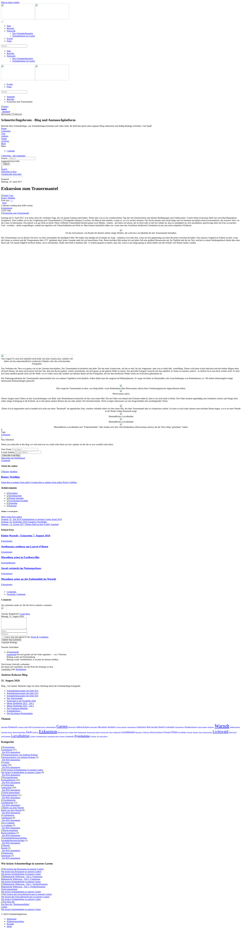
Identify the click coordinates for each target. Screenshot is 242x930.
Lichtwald (220, 731)
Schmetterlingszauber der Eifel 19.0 (22, 693)
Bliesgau (62, 736)
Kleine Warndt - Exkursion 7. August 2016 (25, 535)
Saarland (111, 727)
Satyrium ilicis (104, 732)
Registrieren (21, 669)
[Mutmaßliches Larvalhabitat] (121, 414)
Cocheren (32, 736)
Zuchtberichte (7, 802)
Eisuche (10, 732)
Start (9, 26)
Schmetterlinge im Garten (23, 36)
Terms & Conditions (39, 637)
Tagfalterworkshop (235, 727)
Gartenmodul (69, 736)
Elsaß (75, 732)
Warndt (222, 726)
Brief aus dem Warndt (155, 727)
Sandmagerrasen (131, 727)
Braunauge (138, 732)
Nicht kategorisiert (9, 795)
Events (10, 38)
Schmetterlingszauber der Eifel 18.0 (22, 696)
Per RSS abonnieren (10, 752)
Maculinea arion (63, 732)
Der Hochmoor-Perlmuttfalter (20, 713)
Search (5, 164)
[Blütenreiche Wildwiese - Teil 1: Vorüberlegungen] (24, 884)
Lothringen (141, 727)
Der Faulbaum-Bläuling (17, 708)
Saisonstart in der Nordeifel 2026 (21, 701)
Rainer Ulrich (233, 732)
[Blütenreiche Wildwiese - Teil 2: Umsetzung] (21, 876)
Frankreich (13, 727)
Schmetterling (179, 727)
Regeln (4, 848)
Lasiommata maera (53, 736)
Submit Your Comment (11, 640)
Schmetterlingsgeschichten (13, 840)
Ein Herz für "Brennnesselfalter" (15, 904)
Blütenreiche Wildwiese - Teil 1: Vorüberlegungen (23, 886)
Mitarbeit (195, 732)
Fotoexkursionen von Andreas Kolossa (18, 757)
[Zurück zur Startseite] (35, 18)
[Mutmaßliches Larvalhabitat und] (121, 424)
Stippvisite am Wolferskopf (13, 458)
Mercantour (102, 727)
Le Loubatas (182, 732)
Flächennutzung (82, 732)
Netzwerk (11, 31)
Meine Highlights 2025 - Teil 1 (20, 706)
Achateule (5, 460)
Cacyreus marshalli (121, 727)
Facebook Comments (16, 594)
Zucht (29, 732)
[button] (121, 143)
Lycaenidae (169, 727)
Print (4, 203)
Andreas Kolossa (82, 727)
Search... (5, 158)
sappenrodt (11, 654)
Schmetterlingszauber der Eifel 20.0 (22, 691)
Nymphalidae (82, 735)
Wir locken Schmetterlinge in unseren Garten (21, 772)
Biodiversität (71, 727)
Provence (167, 732)
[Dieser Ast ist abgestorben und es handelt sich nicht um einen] (121, 406)
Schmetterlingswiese (38, 727)
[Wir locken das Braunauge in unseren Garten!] (22, 869)
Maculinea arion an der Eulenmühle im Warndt (28, 579)
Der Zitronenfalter (15, 698)
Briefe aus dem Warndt (93, 732)
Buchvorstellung (156, 732)
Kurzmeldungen (8, 563)
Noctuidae (189, 732)
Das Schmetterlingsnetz (22, 33)
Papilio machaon (202, 727)
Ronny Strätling (8, 198)
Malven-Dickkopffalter (19, 732)
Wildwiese (146, 732)
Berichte (10, 28)
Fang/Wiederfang (6, 736)
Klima (111, 732)
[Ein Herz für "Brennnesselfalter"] (7, 902)
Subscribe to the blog (10, 455)
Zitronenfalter (93, 727)
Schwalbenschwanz (41, 736)
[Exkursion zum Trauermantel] (15, 213)
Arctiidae (93, 736)
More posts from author (11, 517)
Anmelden (6, 669)
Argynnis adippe (102, 736)
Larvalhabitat (20, 736)
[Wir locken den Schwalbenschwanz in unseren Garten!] (26, 894)
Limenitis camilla (23, 727)
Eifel (30, 727)
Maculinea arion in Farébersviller (20, 557)
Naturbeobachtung (51, 727)
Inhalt (9, 926)
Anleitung (211, 727)
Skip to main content (10, 2)
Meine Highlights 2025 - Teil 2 (20, 703)
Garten (62, 726)
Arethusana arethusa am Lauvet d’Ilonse (24, 546)
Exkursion (5, 434)
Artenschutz (6, 787)
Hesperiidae (4, 727)
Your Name (6, 449)
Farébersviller (117, 732)
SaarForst (35, 732)
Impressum (6, 855)
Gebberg (71, 732)
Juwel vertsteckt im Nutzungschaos (21, 568)
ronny (4, 109)
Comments (11, 592)
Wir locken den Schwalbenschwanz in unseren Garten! (25, 897)
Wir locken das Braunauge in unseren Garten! (21, 871)
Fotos (9, 41)
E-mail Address (8, 452)
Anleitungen (6, 818)
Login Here (25, 614)
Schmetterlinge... (14, 711)
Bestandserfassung (191, 727)
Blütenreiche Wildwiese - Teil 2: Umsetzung (20, 879)
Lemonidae (4, 732)
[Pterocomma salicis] (121, 391)
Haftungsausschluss (15, 921)
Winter (200, 732)
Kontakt (10, 924)
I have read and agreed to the (26, 637)
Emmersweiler (207, 732)
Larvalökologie (128, 732)
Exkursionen (6, 208)
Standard (5, 111)
